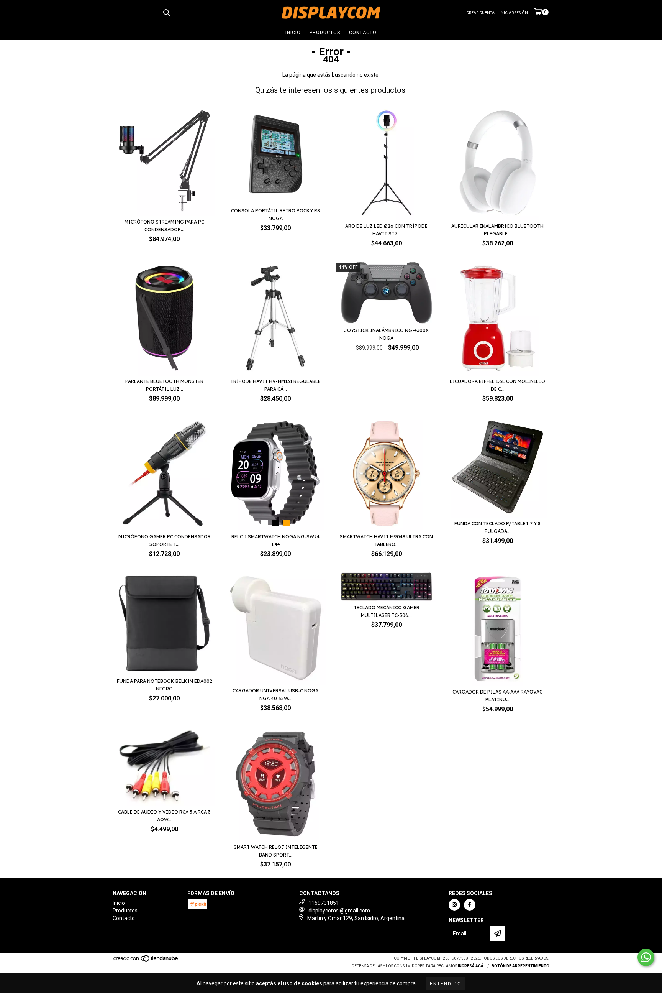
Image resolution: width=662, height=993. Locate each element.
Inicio (293, 32)
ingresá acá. (471, 966)
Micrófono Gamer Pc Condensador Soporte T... (164, 540)
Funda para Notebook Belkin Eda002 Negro (164, 685)
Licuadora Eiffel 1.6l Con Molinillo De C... (497, 385)
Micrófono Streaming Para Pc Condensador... (164, 225)
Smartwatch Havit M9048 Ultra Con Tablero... (386, 540)
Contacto (363, 32)
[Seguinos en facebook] (469, 905)
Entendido (446, 983)
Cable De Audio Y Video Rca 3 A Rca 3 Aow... (164, 815)
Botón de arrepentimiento (520, 966)
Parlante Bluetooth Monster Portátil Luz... (164, 385)
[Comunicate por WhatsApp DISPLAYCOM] (645, 957)
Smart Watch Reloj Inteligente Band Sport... (276, 851)
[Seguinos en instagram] (454, 905)
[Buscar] (166, 12)
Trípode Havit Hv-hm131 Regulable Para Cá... (275, 385)
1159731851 (323, 903)
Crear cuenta (480, 13)
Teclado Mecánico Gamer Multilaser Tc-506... (386, 611)
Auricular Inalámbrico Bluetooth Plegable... (497, 230)
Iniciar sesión (514, 13)
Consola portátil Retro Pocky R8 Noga (275, 214)
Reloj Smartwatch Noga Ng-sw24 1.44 (275, 540)
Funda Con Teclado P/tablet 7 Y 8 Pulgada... (497, 527)
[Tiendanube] (146, 960)
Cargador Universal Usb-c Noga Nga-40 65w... (275, 694)
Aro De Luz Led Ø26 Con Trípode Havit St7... (386, 230)
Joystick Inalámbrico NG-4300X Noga (386, 334)
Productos (325, 32)
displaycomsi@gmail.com (339, 911)
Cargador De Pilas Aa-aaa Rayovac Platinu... (497, 695)
